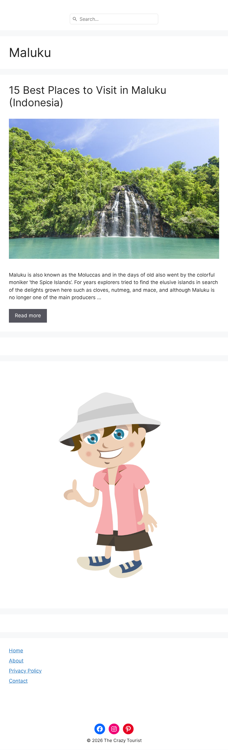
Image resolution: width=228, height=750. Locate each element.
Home (16, 651)
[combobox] (114, 19)
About (16, 661)
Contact (18, 681)
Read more (28, 315)
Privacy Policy (25, 671)
